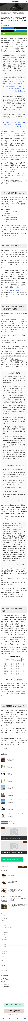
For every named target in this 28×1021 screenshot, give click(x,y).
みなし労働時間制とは (14, 197)
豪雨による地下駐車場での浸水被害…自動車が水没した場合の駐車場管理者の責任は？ (17, 905)
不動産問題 (4, 925)
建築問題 (3, 920)
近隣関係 (4, 934)
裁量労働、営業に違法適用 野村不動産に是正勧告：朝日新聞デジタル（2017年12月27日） (14, 89)
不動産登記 (5, 930)
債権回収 (4, 949)
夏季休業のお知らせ (12, 873)
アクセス (2, 963)
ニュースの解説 (12, 823)
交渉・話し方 (4, 918)
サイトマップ (3, 968)
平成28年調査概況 (18, 680)
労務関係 (10, 821)
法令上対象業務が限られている (14, 290)
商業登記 (4, 941)
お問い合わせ (3, 965)
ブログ (2, 960)
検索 (23, 866)
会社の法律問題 (5, 939)
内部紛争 (4, 946)
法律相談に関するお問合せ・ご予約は (14, 1005)
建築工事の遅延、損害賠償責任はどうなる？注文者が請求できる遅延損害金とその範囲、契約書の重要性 (17, 898)
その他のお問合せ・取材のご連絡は (14, 1011)
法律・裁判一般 (5, 915)
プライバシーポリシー (5, 970)
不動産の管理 (5, 932)
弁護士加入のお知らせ (12, 881)
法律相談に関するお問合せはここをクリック (11, 859)
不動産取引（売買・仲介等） (8, 927)
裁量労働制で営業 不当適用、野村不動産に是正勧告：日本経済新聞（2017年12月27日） (14, 124)
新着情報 (3, 953)
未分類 (3, 956)
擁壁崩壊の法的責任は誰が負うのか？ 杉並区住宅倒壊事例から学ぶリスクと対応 (17, 890)
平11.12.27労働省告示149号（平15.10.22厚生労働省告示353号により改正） (14, 356)
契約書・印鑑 (4, 922)
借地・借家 (5, 937)
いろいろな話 (4, 951)
